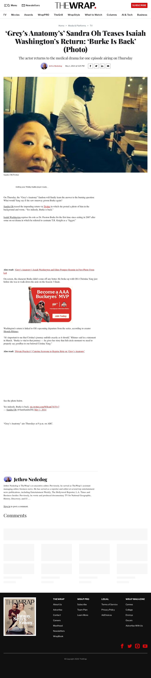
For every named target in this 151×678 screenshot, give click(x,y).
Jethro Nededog (55, 66)
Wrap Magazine (135, 599)
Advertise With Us (134, 625)
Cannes (129, 604)
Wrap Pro (83, 599)
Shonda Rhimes (11, 331)
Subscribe (139, 5)
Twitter (47, 206)
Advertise (57, 609)
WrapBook (58, 636)
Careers (57, 620)
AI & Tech (127, 14)
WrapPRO (43, 14)
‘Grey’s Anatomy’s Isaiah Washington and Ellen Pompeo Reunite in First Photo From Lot (49, 271)
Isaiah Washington (12, 217)
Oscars (129, 620)
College (129, 609)
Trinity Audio (31, 187)
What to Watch (93, 14)
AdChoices (106, 615)
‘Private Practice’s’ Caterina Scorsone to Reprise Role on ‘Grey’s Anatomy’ (50, 351)
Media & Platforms (77, 25)
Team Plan (82, 609)
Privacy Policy (108, 609)
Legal (105, 599)
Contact (57, 615)
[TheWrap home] (75, 5)
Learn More (82, 615)
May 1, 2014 (40, 409)
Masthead (58, 625)
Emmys (129, 615)
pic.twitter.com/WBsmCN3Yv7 (44, 406)
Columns (112, 14)
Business (142, 14)
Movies (15, 14)
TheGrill (58, 14)
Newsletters (33, 5)
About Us (57, 604)
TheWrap (58, 599)
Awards (28, 14)
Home (61, 25)
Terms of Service (109, 604)
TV (4, 14)
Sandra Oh (9, 206)
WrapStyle (74, 14)
